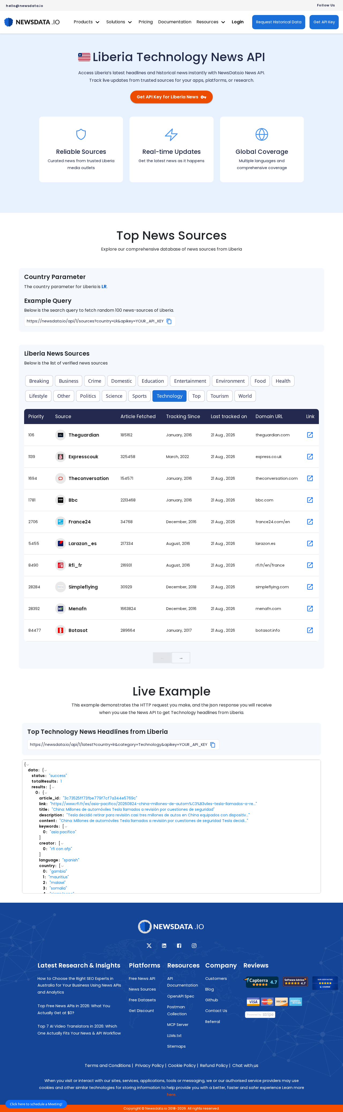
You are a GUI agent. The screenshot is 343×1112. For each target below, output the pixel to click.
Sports (139, 396)
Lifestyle (38, 396)
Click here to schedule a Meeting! (36, 1104)
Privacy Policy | (150, 1065)
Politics (88, 396)
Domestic (121, 381)
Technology (169, 396)
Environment (230, 381)
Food (260, 381)
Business (68, 381)
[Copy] (169, 321)
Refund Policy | (215, 1065)
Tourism (220, 396)
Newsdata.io (156, 1108)
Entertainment (190, 381)
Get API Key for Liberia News (167, 97)
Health (283, 381)
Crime (94, 381)
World (245, 396)
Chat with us (245, 1065)
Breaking (39, 381)
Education (153, 381)
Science (114, 396)
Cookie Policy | (183, 1065)
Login (238, 22)
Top (196, 396)
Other (63, 396)
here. (171, 1094)
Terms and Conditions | (109, 1065)
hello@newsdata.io (24, 5)
